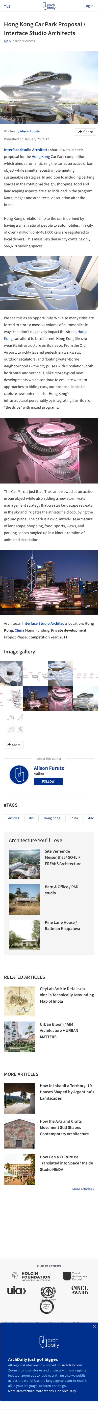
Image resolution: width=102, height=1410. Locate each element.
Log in (88, 6)
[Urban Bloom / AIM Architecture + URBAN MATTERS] (19, 1037)
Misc (90, 818)
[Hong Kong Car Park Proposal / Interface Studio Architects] (35, 673)
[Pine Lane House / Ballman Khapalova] (24, 935)
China (19, 630)
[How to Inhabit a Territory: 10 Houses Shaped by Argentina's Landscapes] (19, 1098)
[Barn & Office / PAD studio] (24, 899)
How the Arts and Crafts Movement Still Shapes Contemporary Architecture (64, 1128)
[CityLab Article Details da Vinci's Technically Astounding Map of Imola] (19, 1001)
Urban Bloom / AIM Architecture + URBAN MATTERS (59, 1031)
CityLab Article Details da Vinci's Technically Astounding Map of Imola (67, 995)
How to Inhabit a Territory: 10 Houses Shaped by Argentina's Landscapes (67, 1092)
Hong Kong (41, 156)
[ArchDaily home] (49, 6)
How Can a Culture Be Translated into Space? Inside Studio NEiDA (66, 1163)
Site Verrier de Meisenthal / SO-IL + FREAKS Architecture (63, 857)
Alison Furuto (49, 768)
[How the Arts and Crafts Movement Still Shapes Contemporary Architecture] (19, 1134)
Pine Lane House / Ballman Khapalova (62, 926)
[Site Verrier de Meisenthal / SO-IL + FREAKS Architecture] (24, 863)
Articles (13, 818)
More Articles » (83, 1189)
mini (31, 818)
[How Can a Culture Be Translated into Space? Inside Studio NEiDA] (19, 1169)
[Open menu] (6, 5)
